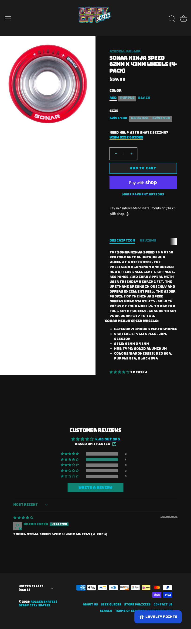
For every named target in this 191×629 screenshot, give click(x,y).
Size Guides (111, 604)
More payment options (143, 194)
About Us (90, 604)
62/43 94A (161, 118)
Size (113, 111)
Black (144, 98)
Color (115, 91)
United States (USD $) (31, 588)
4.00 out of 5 (107, 439)
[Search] (172, 19)
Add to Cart (143, 168)
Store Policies (137, 604)
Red (113, 98)
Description (122, 240)
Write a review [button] (95, 487)
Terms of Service (129, 611)
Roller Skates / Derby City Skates (38, 604)
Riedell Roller (125, 51)
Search (106, 611)
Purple (127, 98)
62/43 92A (140, 118)
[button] (119, 372)
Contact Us (162, 604)
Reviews (148, 240)
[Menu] (8, 18)
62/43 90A (118, 118)
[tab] (124, 240)
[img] (23, 517)
